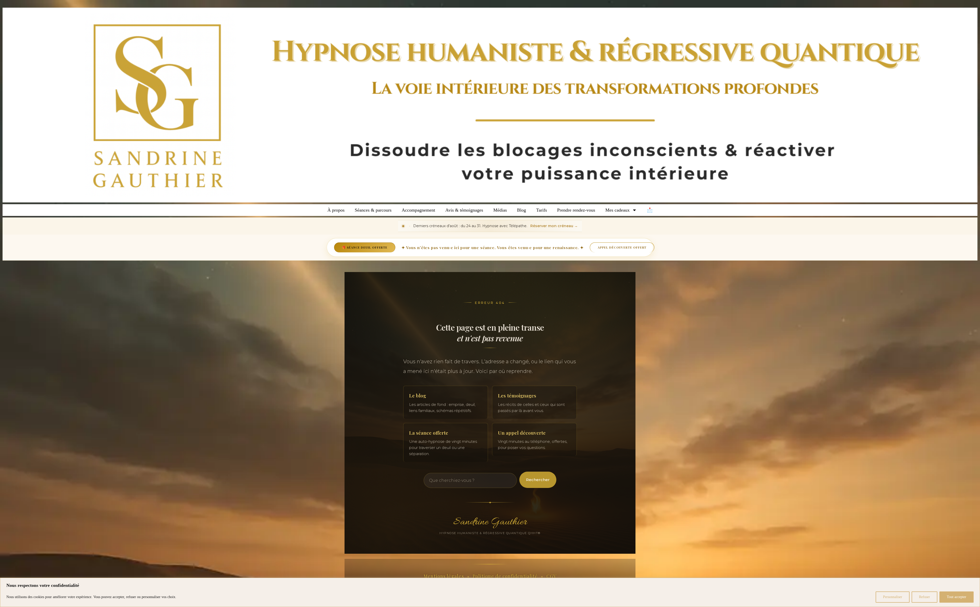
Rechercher (538, 479)
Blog (521, 210)
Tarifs (541, 210)
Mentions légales (444, 576)
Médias (500, 210)
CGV (551, 576)
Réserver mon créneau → (554, 226)
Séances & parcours (373, 210)
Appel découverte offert (622, 247)
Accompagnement (418, 210)
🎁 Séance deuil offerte (364, 247)
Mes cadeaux (617, 210)
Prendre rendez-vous (576, 210)
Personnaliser (892, 597)
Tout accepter (956, 597)
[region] (490, 592)
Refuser (924, 597)
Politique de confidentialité (505, 576)
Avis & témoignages (464, 210)
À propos (336, 210)
